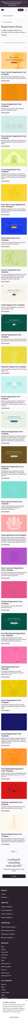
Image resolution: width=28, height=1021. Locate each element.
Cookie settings (14, 1017)
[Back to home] (2, 10)
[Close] (26, 1000)
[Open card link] (14, 66)
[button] (5, 897)
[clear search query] (24, 43)
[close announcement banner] (25, 2)
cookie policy (17, 1011)
